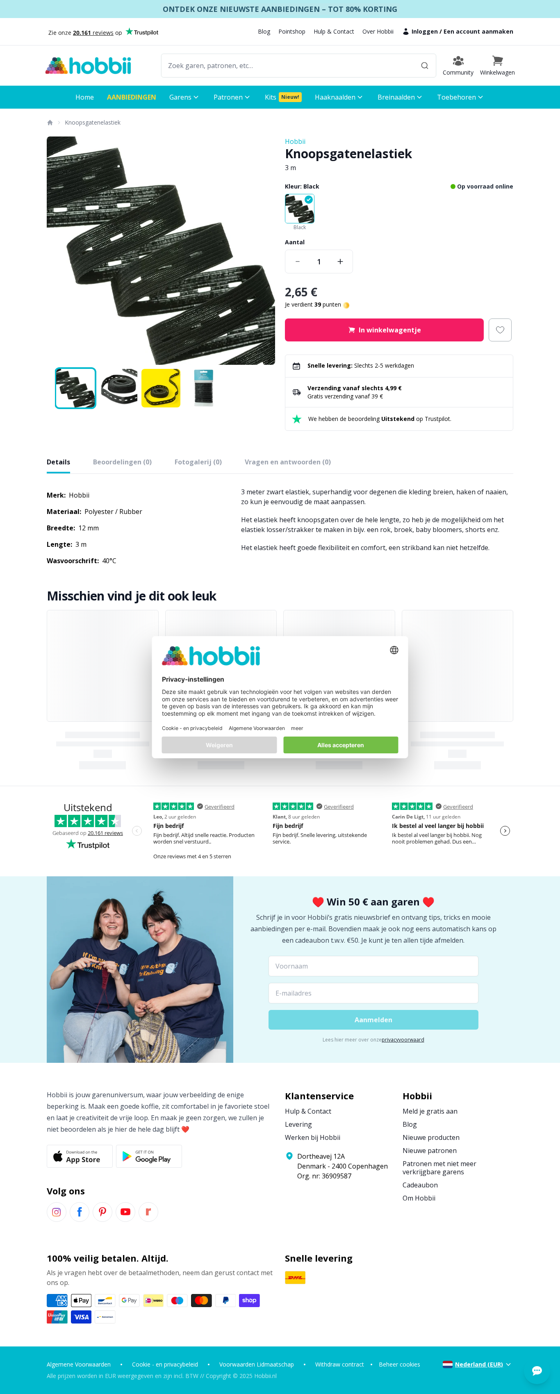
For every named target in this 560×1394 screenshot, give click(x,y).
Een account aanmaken (478, 31)
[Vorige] (58, 251)
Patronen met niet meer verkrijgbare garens (439, 1167)
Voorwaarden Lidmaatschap (256, 1364)
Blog (264, 31)
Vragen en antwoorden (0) (288, 461)
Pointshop (291, 31)
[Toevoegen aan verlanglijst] (500, 329)
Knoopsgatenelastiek (93, 122)
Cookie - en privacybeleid (165, 1364)
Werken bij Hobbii (312, 1137)
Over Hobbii (378, 31)
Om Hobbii (419, 1198)
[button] (497, 66)
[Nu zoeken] (425, 65)
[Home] (49, 122)
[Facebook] (79, 1212)
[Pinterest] (102, 1212)
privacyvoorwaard (403, 1039)
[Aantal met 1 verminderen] (297, 261)
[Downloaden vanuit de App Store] (80, 1156)
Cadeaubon (420, 1184)
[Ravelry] (148, 1212)
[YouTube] (125, 1212)
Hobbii (295, 141)
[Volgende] (263, 251)
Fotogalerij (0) (198, 461)
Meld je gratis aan (430, 1111)
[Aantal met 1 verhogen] (340, 261)
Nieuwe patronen (430, 1150)
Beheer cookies (399, 1364)
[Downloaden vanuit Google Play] (149, 1156)
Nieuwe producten (431, 1137)
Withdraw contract (339, 1364)
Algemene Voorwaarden (79, 1364)
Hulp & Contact (334, 31)
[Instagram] (56, 1212)
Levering (298, 1124)
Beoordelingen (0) (122, 461)
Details (58, 461)
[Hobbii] (88, 65)
